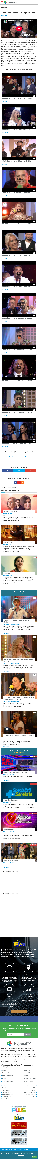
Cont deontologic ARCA (29, 1088)
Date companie (31, 1085)
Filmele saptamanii (7, 1076)
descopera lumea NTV (18, 593)
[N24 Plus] (19, 1109)
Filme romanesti (6, 1092)
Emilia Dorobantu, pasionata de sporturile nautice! (18, 660)
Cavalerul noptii (8, 542)
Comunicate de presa (30, 1092)
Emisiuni (9, 975)
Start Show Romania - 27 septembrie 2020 (17, 444)
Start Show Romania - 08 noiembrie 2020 (16, 255)
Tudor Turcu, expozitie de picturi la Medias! (16, 621)
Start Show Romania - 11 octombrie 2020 (17, 381)
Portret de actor (6, 1085)
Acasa (4, 1070)
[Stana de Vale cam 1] (19, 1133)
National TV (27, 1149)
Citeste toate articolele (18, 1011)
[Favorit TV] (19, 1125)
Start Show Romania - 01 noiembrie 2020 (16, 287)
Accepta (34, 1156)
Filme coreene (6, 1090)
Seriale (26, 1076)
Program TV (5, 1073)
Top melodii (28, 996)
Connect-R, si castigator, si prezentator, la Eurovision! (18, 736)
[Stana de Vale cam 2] (19, 1141)
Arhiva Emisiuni (28, 1081)
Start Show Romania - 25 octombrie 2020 (17, 318)
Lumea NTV (27, 1073)
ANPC (34, 1096)
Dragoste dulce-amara (10, 511)
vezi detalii (6, 523)
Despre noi (27, 1070)
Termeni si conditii (31, 1094)
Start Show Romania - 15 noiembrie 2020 (16, 224)
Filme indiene (6, 1088)
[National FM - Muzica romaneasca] (19, 1117)
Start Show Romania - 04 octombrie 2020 (17, 412)
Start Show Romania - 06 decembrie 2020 (17, 130)
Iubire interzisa (8, 830)
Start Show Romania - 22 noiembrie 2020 (16, 192)
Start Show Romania (14, 624)
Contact (33, 1090)
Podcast (28, 975)
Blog (9, 996)
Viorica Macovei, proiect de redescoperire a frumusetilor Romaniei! (18, 698)
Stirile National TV (7, 1081)
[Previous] (9, 456)
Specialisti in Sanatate (11, 800)
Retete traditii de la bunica (9, 1099)
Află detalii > (21, 1155)
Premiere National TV (30, 1078)
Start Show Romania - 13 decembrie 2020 (17, 98)
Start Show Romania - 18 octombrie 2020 (17, 349)
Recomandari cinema (8, 1094)
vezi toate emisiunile (19, 752)
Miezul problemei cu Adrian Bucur (15, 772)
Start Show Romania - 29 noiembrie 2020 (16, 161)
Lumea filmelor (6, 1096)
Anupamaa (6, 573)
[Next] (28, 456)
